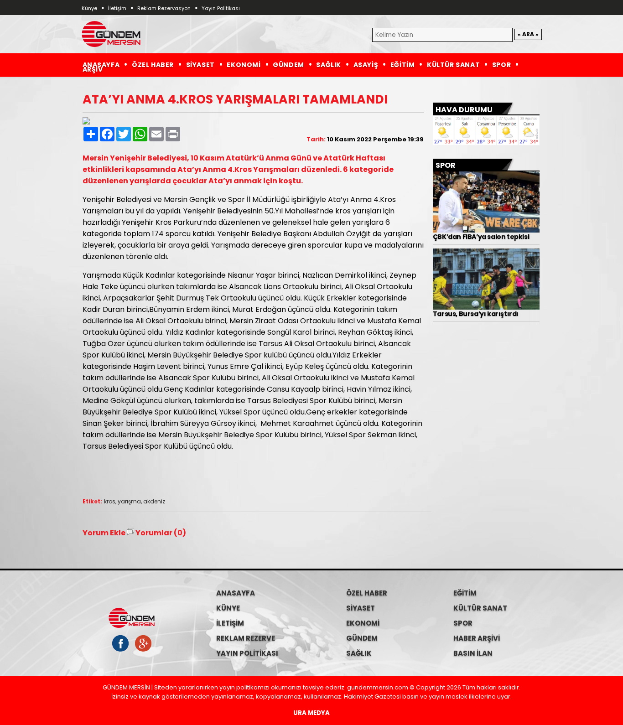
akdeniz (154, 501)
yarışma (129, 501)
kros (109, 501)
